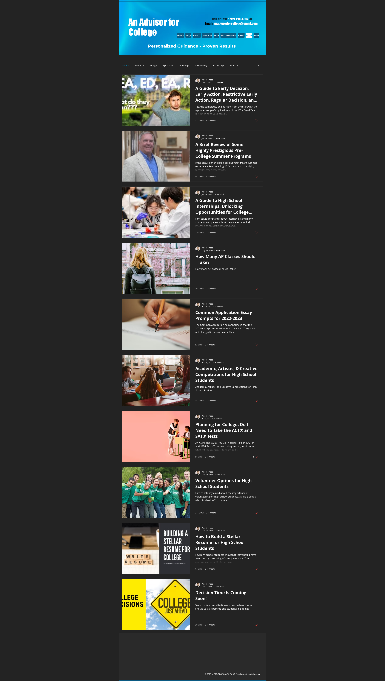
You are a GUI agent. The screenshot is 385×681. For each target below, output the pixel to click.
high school (168, 65)
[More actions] (257, 81)
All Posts (125, 65)
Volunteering (201, 65)
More (232, 65)
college (153, 65)
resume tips (184, 65)
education (139, 65)
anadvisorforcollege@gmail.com (236, 23)
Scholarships (218, 65)
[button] (259, 65)
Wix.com (256, 674)
